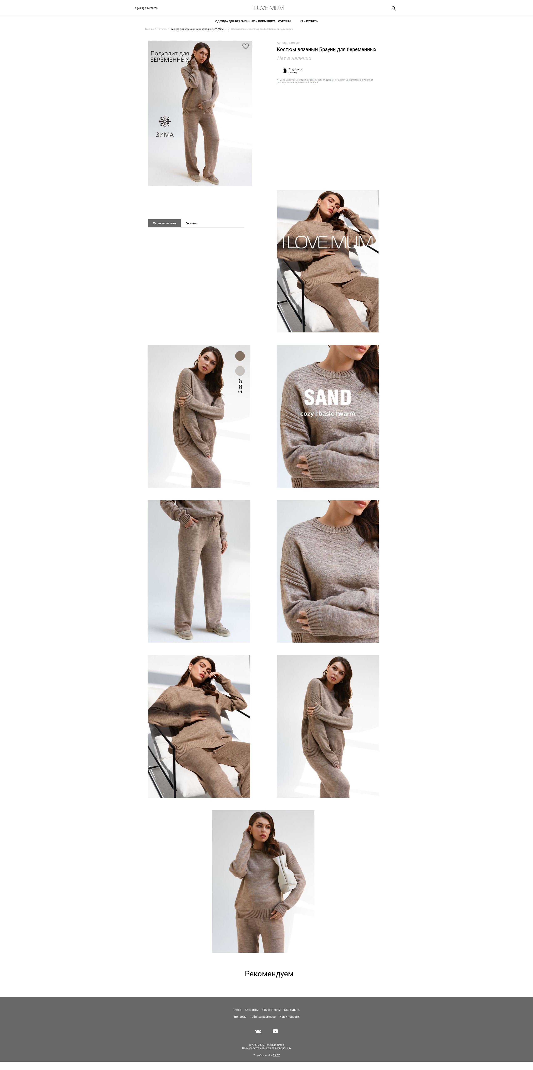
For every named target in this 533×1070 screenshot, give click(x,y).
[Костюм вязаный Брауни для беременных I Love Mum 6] (328, 571)
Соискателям (271, 1009)
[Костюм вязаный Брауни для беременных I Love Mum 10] (263, 881)
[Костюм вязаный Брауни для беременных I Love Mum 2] (328, 261)
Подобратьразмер (295, 71)
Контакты (252, 1009)
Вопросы (240, 1016)
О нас (237, 1009)
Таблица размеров (263, 1016)
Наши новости (289, 1016)
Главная (149, 29)
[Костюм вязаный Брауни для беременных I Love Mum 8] (199, 726)
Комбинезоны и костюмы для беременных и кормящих (261, 29)
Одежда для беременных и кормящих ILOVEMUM (253, 21)
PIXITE (276, 1055)
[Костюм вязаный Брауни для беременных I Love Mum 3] (199, 416)
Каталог (162, 29)
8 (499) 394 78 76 (146, 8)
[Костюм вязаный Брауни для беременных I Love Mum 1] (200, 115)
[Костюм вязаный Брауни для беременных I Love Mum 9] (328, 726)
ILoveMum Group (274, 1045)
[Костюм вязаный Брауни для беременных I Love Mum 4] (328, 416)
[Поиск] (392, 8)
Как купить (309, 21)
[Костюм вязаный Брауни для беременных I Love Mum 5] (199, 571)
